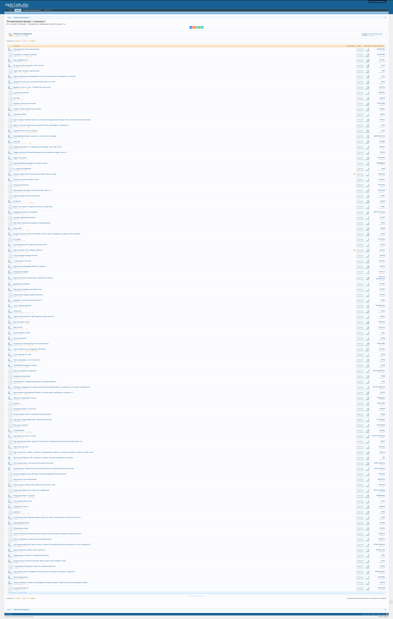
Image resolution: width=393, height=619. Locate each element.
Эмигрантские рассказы (21, 376)
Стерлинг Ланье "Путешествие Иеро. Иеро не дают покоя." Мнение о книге (39, 561)
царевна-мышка (379, 136)
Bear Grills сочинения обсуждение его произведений (31, 223)
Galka (14, 56)
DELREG (382, 92)
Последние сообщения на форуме (32, 10)
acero (383, 501)
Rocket (15, 99)
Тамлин (382, 266)
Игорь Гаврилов (17, 546)
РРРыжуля (16, 202)
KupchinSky (16, 50)
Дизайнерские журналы (21, 284)
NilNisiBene (16, 562)
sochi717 (15, 491)
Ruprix (15, 268)
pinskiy (15, 323)
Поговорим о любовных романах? (25, 54)
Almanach (15, 192)
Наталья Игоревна (378, 436)
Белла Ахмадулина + (20, 577)
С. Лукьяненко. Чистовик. (22, 261)
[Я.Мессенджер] (202, 27)
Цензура (16, 403)
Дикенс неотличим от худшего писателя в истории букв (33, 206)
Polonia (382, 566)
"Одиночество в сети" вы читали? (25, 130)
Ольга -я (382, 271)
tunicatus (15, 448)
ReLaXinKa (381, 157)
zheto (14, 453)
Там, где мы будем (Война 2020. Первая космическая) (32, 419)
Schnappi (15, 126)
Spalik (14, 405)
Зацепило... (17, 512)
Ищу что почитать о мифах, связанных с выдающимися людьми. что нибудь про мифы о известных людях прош (53, 452)
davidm (382, 114)
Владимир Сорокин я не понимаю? (25, 212)
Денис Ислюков (379, 212)
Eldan (14, 262)
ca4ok (383, 517)
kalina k (382, 119)
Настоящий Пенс (379, 370)
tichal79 (15, 219)
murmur (382, 250)
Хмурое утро (380, 550)
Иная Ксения (16, 443)
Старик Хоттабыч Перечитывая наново (27, 109)
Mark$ (383, 228)
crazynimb (16, 567)
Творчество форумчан (22, 34)
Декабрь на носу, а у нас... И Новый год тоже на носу (32, 87)
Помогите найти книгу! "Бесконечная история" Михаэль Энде (34, 174)
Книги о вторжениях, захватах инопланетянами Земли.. (32, 539)
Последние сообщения (12, 12)
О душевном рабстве (20, 588)
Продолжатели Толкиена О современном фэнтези (31, 555)
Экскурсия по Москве (21, 185)
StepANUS (16, 481)
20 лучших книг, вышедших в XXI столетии (28, 65)
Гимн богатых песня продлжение (24, 479)
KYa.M (382, 244)
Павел (382, 441)
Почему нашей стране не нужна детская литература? (32, 414)
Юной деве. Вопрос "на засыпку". (25, 409)
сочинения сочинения (21, 92)
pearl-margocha (379, 463)
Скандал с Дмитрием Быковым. (24, 217)
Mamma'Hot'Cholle (18, 524)
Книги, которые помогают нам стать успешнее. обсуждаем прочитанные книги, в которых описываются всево (52, 120)
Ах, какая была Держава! (22, 168)
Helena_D (15, 301)
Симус (15, 197)
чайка (383, 512)
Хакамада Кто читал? (21, 506)
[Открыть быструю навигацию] (385, 17)
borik (14, 383)
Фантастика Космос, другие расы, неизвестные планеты (33, 278)
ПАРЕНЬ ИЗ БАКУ (18, 584)
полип (383, 233)
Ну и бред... (17, 239)
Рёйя (383, 555)
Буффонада (380, 495)
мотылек (15, 329)
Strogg (383, 414)
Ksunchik (382, 261)
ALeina (15, 279)
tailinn (383, 300)
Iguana (382, 201)
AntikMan (15, 573)
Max (14, 470)
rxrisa (14, 116)
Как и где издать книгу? (21, 322)
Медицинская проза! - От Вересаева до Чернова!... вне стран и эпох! (37, 147)
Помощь (373, 614)
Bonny (15, 535)
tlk (14, 415)
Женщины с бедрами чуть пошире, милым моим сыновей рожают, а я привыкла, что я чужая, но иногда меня (51, 387)
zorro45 (382, 392)
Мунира (382, 430)
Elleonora (382, 322)
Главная (11, 10)
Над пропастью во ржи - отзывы (24, 436)
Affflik (14, 121)
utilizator (15, 148)
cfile (14, 459)
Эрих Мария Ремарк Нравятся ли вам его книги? (30, 163)
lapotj (383, 168)
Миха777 (382, 539)
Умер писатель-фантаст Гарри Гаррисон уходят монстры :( (34, 316)
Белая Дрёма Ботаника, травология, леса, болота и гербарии (34, 136)
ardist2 (15, 557)
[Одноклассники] (193, 27)
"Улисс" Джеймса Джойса (22, 305)
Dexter (15, 181)
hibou (14, 394)
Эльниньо (381, 239)
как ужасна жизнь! (19, 338)
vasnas (15, 437)
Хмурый (382, 506)
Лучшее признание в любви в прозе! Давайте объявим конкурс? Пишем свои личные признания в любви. (50, 582)
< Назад (18, 41)
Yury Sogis (16, 377)
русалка (382, 87)
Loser (383, 560)
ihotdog (15, 372)
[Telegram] (196, 27)
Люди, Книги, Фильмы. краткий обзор (26, 71)
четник (15, 186)
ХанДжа (382, 141)
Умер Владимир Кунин (21, 523)
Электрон (381, 185)
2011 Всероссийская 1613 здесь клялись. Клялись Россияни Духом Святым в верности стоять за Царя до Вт (51, 544)
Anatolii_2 (381, 533)
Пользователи (47, 10)
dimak (14, 94)
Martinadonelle (17, 273)
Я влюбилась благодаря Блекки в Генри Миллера (31, 343)
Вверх (383, 614)
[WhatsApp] (199, 27)
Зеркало (15, 213)
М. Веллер (17, 201)
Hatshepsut (16, 399)
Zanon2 (382, 152)
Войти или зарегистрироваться (377, 1)
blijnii (14, 296)
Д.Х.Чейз (16, 98)
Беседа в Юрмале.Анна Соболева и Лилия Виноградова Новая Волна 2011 (39, 474)
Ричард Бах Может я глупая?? (24, 495)
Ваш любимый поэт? (20, 60)
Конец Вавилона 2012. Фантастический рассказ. (30, 244)
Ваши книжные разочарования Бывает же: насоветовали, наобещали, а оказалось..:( (43, 392)
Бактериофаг (16, 143)
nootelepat (16, 410)
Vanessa (15, 132)
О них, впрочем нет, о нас (22, 354)
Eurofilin (15, 154)
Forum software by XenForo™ (19, 616)
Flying (14, 339)
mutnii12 (15, 257)
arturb (14, 105)
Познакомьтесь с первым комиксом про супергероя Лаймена (34, 381)
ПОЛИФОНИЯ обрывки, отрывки (25, 365)
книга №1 (16, 141)
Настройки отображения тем (196, 595)
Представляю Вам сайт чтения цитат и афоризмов (31, 490)
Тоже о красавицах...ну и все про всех (26, 360)
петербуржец (380, 305)
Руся (383, 65)
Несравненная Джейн (20, 272)
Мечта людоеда (379, 490)
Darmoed (382, 484)
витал (383, 81)
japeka (15, 486)
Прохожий (16, 67)
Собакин (15, 502)
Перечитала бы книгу (20, 447)
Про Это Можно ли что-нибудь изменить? (28, 250)
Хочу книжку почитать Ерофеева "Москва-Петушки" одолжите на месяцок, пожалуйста (44, 571)
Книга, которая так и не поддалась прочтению (29, 349)
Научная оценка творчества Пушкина (26, 196)
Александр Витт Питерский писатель (26, 49)
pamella (382, 255)
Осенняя (15, 235)
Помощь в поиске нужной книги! (24, 103)
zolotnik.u (15, 83)
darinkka (15, 508)
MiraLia (382, 98)
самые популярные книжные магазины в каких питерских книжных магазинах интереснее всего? (47, 533)
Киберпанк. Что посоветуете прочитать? (27, 300)
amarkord (15, 475)
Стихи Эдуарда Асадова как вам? (25, 255)
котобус (382, 60)
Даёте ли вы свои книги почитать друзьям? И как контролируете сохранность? (41, 125)
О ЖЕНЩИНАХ (18, 430)
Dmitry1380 (381, 54)
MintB (383, 376)
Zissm (14, 285)
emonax (15, 230)
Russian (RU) (8, 614)
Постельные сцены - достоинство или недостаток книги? (33, 463)
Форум (18, 10)
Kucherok (15, 164)
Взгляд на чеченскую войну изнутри (26, 179)
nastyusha (16, 175)
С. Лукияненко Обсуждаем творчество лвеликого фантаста (34, 566)
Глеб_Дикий (16, 170)
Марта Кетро (17, 327)
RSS (387, 614)
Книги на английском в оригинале (25, 371)
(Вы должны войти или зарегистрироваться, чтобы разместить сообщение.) (367, 598)
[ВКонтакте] (191, 27)
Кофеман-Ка (16, 345)
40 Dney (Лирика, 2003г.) (21, 333)
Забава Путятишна (18, 312)
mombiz (382, 528)
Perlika (15, 78)
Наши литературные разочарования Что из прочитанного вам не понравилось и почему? (44, 76)
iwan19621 (381, 577)
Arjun (14, 246)
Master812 (16, 513)
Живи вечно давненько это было (25, 398)
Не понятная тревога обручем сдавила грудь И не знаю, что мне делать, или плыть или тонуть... (47, 517)
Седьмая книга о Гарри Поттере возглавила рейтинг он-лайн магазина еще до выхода (43, 468)
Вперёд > (33, 41)
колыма (382, 522)
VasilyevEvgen (380, 571)
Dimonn (15, 540)
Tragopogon (381, 398)
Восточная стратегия (20, 425)
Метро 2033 (17, 228)
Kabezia (382, 452)
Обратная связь (366, 614)
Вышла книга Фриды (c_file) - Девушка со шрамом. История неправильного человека (43, 457)
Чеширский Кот (17, 291)
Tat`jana (15, 432)
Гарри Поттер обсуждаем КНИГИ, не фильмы (29, 266)
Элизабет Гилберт (19, 114)
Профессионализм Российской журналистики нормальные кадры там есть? (40, 152)
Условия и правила (383, 616)
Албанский (17, 311)
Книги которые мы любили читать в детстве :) (29, 550)
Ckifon (15, 224)
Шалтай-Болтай (17, 61)
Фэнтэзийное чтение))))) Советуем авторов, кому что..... (33, 190)
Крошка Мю (16, 497)
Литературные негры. (20, 528)
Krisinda (382, 349)
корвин (15, 318)
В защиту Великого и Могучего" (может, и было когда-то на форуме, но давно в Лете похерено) (46, 234)
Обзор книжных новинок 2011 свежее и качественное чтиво (34, 485)
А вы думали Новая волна (22, 501)
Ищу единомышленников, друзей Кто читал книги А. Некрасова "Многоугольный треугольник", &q (47, 441)
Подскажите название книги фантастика (27, 289)
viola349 (382, 408)
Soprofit (382, 582)
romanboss (364, 35)
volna (14, 350)
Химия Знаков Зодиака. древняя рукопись (28, 295)
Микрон (15, 88)
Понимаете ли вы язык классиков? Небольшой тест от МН (34, 82)
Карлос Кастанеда (19, 158)
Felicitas (15, 159)
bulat (14, 72)
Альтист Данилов (17, 388)
